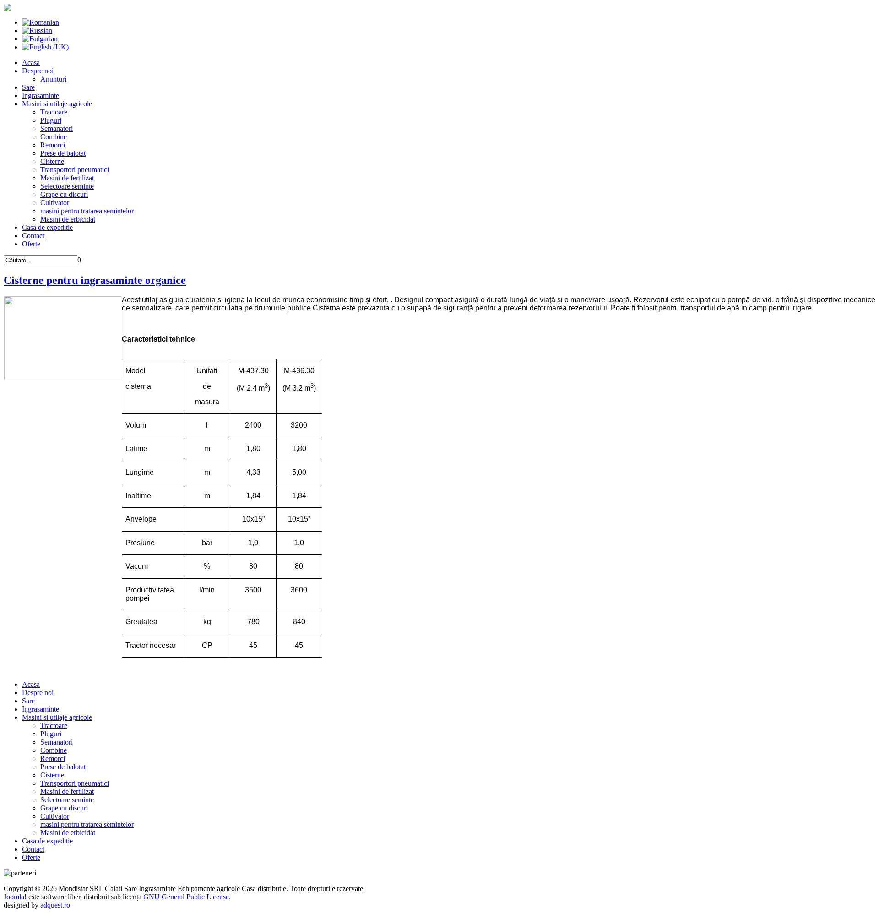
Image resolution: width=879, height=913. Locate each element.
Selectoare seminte (67, 186)
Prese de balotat (63, 153)
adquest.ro (55, 905)
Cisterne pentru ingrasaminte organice (95, 280)
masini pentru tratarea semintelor (87, 211)
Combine (53, 137)
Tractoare (53, 112)
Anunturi (53, 79)
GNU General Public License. (187, 897)
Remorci (52, 145)
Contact (33, 235)
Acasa (31, 62)
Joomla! (15, 897)
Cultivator (54, 203)
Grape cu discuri (64, 194)
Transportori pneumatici (74, 170)
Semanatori (56, 128)
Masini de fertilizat (67, 178)
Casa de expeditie (47, 227)
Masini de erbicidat (67, 219)
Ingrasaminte (40, 95)
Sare (28, 87)
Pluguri (50, 120)
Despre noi (38, 71)
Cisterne (52, 161)
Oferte (31, 244)
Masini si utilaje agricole (57, 104)
